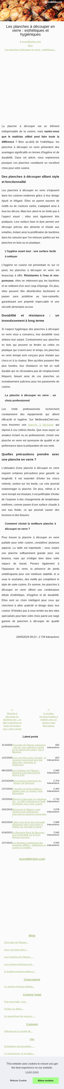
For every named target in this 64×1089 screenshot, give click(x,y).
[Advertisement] (32, 85)
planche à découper (41, 424)
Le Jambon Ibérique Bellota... (19, 986)
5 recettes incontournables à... (20, 971)
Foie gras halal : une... (15, 1001)
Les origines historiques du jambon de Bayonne (27, 782)
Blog (30, 45)
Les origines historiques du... (19, 964)
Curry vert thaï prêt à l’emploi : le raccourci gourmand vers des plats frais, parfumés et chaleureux (29, 761)
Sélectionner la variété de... (18, 1031)
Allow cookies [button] (45, 1080)
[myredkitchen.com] (32, 10)
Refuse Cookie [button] (18, 1080)
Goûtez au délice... (14, 1008)
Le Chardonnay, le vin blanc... (19, 1053)
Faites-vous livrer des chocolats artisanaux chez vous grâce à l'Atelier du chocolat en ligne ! (28, 824)
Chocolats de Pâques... (16, 942)
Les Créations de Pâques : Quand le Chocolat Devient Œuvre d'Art (26, 772)
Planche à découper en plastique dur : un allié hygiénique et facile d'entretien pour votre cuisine (12, 721)
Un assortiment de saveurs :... (19, 1016)
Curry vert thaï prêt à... (16, 949)
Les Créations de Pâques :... (19, 957)
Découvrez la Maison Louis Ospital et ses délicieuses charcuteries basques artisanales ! (29, 813)
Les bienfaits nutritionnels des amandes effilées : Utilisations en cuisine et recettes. (29, 845)
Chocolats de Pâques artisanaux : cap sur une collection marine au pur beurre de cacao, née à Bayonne (29, 748)
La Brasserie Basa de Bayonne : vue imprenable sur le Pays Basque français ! (29, 834)
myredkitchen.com (31, 41)
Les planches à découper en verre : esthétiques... (30, 49)
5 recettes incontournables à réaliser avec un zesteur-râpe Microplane (48, 719)
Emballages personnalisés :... (19, 1046)
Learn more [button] (32, 1072)
